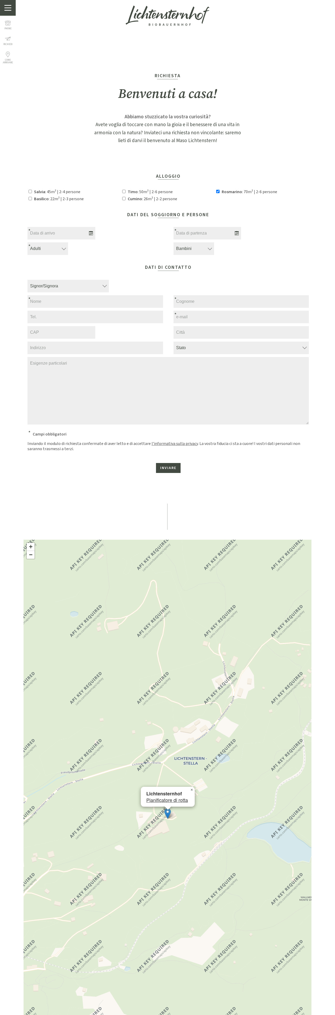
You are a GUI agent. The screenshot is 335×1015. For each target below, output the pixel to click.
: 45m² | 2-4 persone (57, 192)
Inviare (168, 468)
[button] (167, 813)
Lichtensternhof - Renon (167, 15)
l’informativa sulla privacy (175, 444)
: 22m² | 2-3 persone (59, 199)
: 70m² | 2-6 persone (249, 192)
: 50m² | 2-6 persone (150, 192)
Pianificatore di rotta (167, 799)
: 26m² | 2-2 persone (152, 199)
